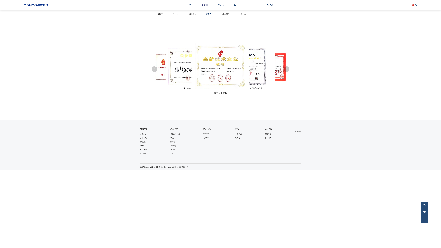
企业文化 (176, 14)
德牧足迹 (193, 14)
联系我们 (269, 5)
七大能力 (206, 138)
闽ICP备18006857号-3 (181, 167)
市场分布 (242, 14)
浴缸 (172, 153)
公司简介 (160, 14)
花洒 (172, 138)
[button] (154, 69)
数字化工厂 (239, 5)
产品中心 (222, 5)
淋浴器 (172, 142)
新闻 (254, 5)
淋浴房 (172, 149)
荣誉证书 (209, 14)
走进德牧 (205, 5)
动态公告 (238, 138)
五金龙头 (173, 146)
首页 (191, 5)
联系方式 (268, 134)
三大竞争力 (207, 134)
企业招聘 (268, 138)
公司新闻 (238, 134)
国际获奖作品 (175, 134)
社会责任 (226, 14)
